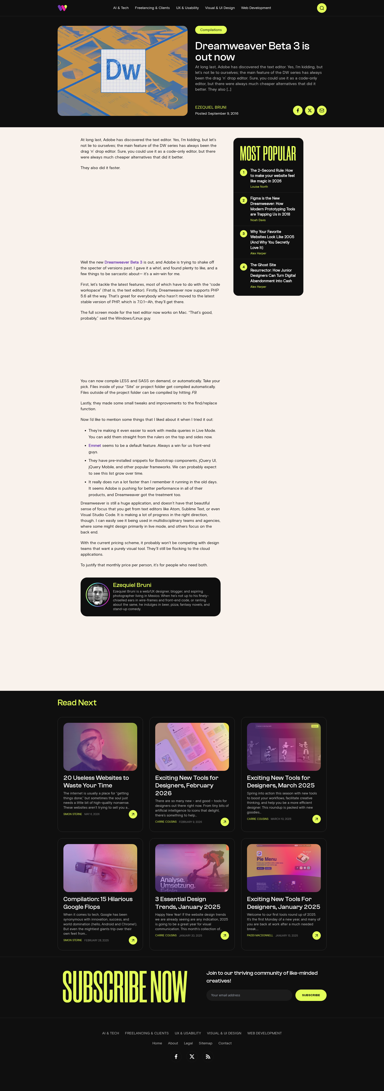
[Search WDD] (322, 8)
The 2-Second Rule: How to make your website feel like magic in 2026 (272, 175)
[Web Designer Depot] (62, 8)
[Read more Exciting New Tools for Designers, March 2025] (316, 819)
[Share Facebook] (298, 110)
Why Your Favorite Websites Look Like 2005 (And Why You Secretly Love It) (272, 239)
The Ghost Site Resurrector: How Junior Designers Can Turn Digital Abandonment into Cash (273, 273)
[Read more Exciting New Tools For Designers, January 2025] (316, 935)
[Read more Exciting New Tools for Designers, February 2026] (225, 822)
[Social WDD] (176, 1056)
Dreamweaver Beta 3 (123, 262)
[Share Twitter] (310, 110)
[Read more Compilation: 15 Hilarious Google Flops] (133, 940)
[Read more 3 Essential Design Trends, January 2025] (225, 935)
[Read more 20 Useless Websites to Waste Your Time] (133, 814)
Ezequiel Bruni (132, 585)
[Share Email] (322, 110)
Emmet (95, 445)
